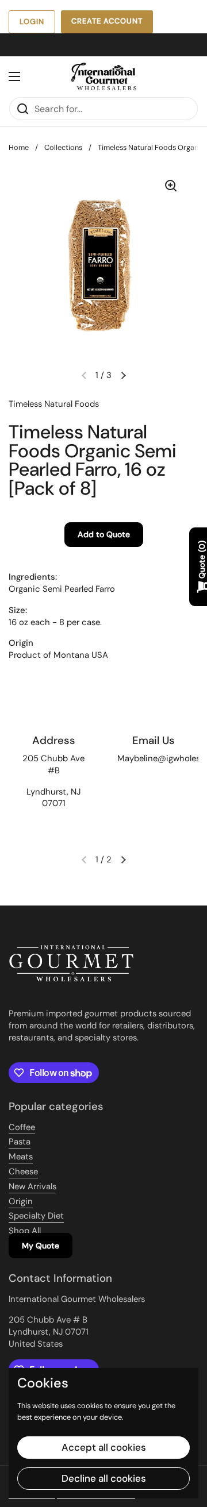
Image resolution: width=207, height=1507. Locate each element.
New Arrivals (32, 1186)
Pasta (19, 1141)
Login (32, 21)
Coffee (22, 1127)
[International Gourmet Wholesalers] (103, 76)
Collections (63, 147)
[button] (123, 375)
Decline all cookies (104, 1478)
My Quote (40, 1245)
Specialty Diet (36, 1215)
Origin (21, 1201)
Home (19, 147)
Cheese (23, 1171)
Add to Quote (104, 534)
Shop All (25, 1230)
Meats (21, 1156)
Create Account (107, 21)
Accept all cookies (104, 1447)
